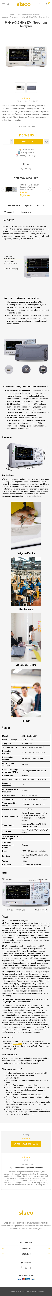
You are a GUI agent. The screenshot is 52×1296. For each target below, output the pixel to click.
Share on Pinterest (30, 169)
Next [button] (48, 189)
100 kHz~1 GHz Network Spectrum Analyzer (29, 186)
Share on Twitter (22, 169)
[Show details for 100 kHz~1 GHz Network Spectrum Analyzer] (11, 189)
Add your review (31, 101)
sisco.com (16, 1223)
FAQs (40, 205)
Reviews (26, 212)
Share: (26, 164)
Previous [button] (3, 189)
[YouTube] (26, 1268)
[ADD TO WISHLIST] (46, 141)
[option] (26, 189)
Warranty (10, 212)
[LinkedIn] (31, 1268)
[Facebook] (21, 1268)
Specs (28, 205)
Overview (14, 205)
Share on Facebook (26, 169)
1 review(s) (19, 101)
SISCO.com (17, 1044)
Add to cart (28, 142)
